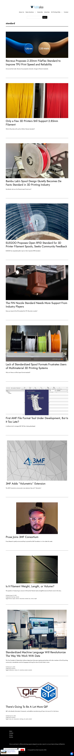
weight (35, 598)
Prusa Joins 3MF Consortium (22, 537)
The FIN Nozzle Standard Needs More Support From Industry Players (36, 304)
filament (10, 598)
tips (29, 598)
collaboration (11, 670)
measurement (21, 598)
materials (17, 597)
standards (30, 670)
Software (13, 668)
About (10, 731)
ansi (12, 719)
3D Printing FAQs (55, 12)
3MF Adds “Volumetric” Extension (25, 484)
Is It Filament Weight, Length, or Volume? (30, 586)
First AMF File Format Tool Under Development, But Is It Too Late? (37, 420)
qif (24, 719)
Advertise (46, 12)
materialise (22, 670)
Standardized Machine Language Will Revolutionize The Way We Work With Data (36, 654)
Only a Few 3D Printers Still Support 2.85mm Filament (32, 122)
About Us (21, 12)
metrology (21, 719)
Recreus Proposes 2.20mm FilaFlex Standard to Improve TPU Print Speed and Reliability (33, 62)
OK (22, 750)
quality (26, 719)
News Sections (30, 12)
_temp (10, 719)
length (13, 598)
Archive (11, 737)
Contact (66, 12)
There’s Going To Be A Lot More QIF (27, 707)
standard (26, 598)
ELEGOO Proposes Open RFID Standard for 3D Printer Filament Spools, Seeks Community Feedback (36, 244)
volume (32, 598)
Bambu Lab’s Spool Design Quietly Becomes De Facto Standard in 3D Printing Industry (33, 183)
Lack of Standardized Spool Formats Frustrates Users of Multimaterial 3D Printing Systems (36, 366)
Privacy (11, 735)
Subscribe (40, 12)
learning (13, 597)
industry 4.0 (17, 670)
